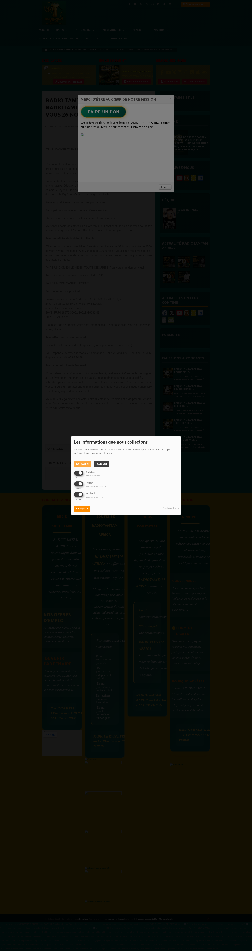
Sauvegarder (82, 508)
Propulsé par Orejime (171, 508)
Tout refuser (101, 464)
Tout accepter (82, 464)
